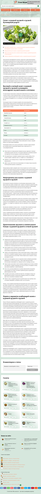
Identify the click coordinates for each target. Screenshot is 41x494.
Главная (3, 14)
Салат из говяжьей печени (12, 405)
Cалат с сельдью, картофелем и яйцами (31, 405)
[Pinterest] (32, 488)
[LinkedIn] (39, 488)
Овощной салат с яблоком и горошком (31, 395)
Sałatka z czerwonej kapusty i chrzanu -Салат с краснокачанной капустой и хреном (30, 385)
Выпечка (16, 9)
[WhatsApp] (8, 488)
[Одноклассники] (22, 488)
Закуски (25, 9)
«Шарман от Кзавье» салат (31, 423)
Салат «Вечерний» (30, 413)
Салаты (8, 14)
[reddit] (36, 488)
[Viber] (4, 488)
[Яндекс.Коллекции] (11, 488)
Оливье (10, 413)
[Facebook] (18, 488)
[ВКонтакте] (15, 488)
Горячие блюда (5, 9)
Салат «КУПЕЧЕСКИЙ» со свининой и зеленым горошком (13, 384)
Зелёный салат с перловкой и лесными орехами (13, 423)
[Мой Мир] (29, 488)
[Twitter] (25, 488)
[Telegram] (1, 488)
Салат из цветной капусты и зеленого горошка (12, 395)
